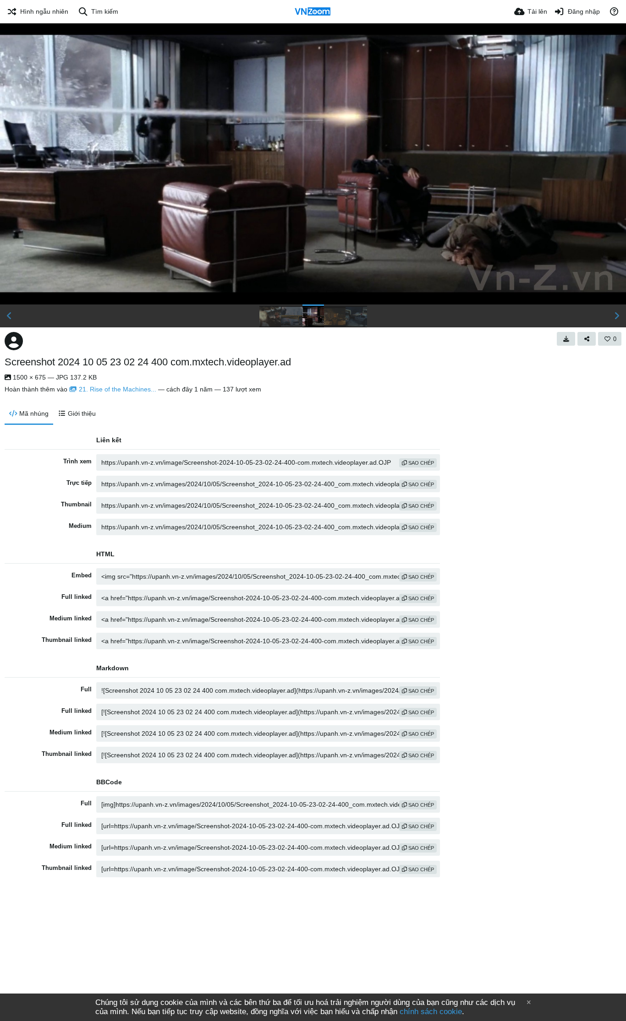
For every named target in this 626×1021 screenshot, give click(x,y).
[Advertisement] (313, 955)
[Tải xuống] (566, 339)
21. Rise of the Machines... (117, 389)
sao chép (420, 463)
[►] (617, 316)
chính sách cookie (431, 1011)
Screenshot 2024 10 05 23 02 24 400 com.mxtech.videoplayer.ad (148, 362)
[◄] (9, 316)
